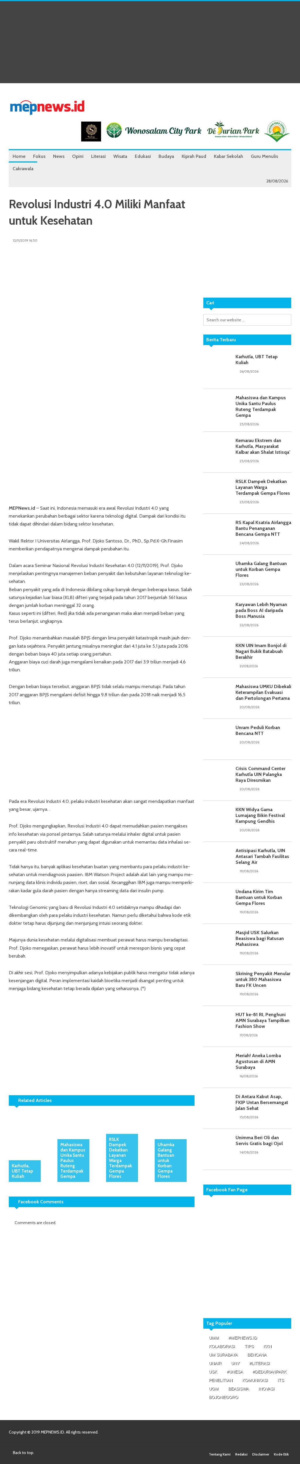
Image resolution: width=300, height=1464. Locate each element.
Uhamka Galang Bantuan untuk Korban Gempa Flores (166, 1160)
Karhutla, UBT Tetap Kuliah (22, 1171)
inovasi (266, 1388)
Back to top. (23, 1452)
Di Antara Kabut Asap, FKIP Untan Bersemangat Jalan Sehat (262, 1102)
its (280, 1380)
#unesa (235, 1371)
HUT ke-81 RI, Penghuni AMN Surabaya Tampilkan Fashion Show (262, 1020)
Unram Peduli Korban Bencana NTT (258, 730)
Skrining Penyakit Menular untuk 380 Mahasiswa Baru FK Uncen (263, 979)
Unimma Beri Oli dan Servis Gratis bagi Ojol (259, 1140)
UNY (235, 1363)
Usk (213, 1371)
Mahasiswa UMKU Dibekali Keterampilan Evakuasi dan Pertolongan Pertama (263, 692)
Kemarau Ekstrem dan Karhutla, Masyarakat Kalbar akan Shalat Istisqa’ (263, 446)
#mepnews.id (243, 1337)
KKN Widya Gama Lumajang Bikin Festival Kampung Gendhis (260, 815)
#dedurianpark (270, 1371)
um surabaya (223, 1354)
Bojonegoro (223, 1397)
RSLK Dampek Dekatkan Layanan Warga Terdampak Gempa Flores (120, 1158)
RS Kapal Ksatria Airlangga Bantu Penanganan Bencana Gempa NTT (263, 528)
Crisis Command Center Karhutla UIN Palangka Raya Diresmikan (260, 774)
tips (249, 1346)
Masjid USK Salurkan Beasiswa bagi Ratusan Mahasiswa (260, 938)
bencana (257, 1354)
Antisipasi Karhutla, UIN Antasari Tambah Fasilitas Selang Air (262, 856)
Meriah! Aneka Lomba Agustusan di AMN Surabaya (258, 1061)
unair (215, 1363)
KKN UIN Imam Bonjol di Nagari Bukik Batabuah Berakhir (261, 651)
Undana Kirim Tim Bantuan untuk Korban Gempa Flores (259, 897)
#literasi (259, 1363)
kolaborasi (222, 1346)
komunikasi (255, 1380)
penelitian (221, 1380)
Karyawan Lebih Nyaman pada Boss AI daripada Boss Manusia (261, 610)
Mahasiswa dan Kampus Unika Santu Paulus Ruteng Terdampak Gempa (72, 1160)
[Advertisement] (150, 42)
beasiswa (238, 1388)
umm (214, 1337)
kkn (267, 1346)
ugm (214, 1388)
